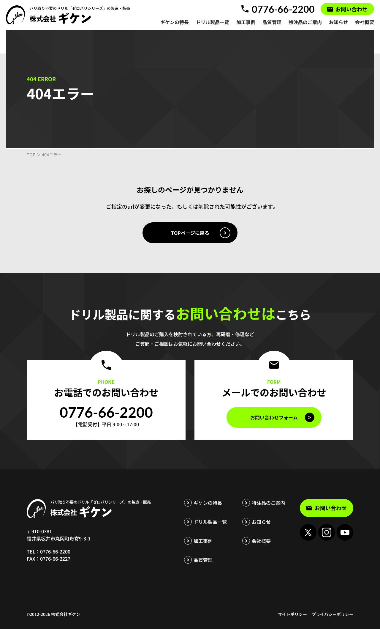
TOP (31, 155)
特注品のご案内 (268, 502)
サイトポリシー (292, 614)
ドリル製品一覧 (210, 521)
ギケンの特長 (208, 502)
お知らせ (261, 521)
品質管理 (203, 559)
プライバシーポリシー (332, 614)
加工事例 (203, 540)
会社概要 (261, 540)
